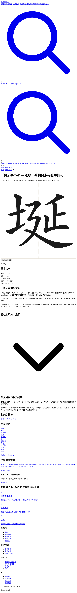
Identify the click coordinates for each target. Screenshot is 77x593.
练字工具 (52, 163)
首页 (2, 170)
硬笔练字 (29, 4)
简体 (2, 168)
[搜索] (38, 80)
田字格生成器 (9, 564)
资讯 (47, 4)
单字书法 (9, 4)
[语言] (1, 82)
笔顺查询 (16, 4)
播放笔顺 (4, 260)
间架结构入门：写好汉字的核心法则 (20, 466)
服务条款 (8, 581)
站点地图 (8, 578)
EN (9, 168)
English (16, 84)
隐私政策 (8, 583)
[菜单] (1, 161)
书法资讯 (8, 551)
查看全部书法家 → (7, 455)
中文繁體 (11, 84)
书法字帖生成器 (10, 562)
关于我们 (8, 576)
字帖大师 (8, 566)
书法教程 (23, 4)
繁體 (6, 168)
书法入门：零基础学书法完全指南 (13, 464)
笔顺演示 (36, 4)
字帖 (6, 568)
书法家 (42, 4)
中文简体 (4, 84)
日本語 (22, 84)
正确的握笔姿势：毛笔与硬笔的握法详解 (40, 464)
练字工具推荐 (9, 553)
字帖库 (3, 4)
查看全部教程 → (6, 470)
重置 (10, 260)
